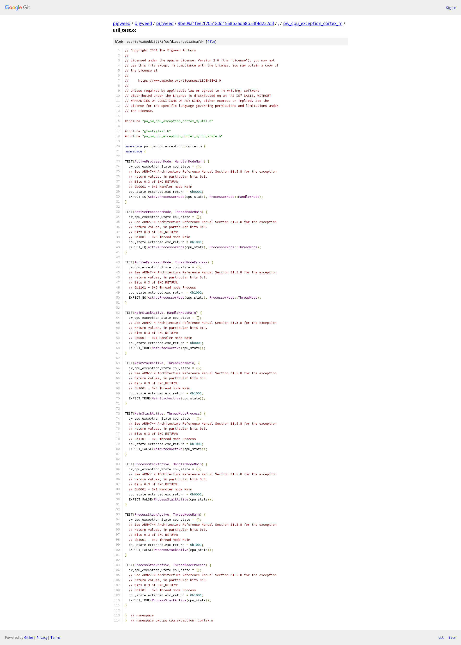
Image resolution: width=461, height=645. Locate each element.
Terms (55, 637)
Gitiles (29, 637)
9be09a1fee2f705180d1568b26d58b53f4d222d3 (226, 23)
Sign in (451, 7)
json (452, 637)
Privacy (42, 637)
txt (441, 637)
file (211, 42)
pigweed (121, 23)
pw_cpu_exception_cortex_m (312, 23)
